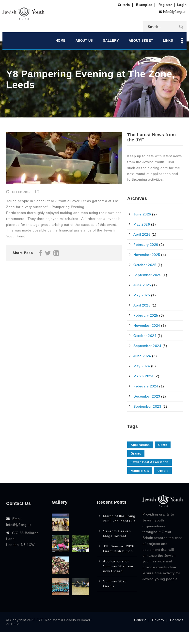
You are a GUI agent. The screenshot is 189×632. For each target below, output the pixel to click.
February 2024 (145, 386)
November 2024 (146, 325)
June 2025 (142, 285)
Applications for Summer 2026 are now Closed (118, 566)
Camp (162, 445)
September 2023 (147, 406)
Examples (144, 5)
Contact (176, 620)
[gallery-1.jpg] (80, 594)
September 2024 (147, 346)
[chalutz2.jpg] (80, 551)
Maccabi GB (140, 471)
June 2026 (142, 214)
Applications (140, 445)
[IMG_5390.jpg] (60, 551)
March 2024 (143, 376)
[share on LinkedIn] (56, 254)
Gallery (111, 40)
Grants (136, 453)
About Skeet (141, 40)
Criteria (124, 5)
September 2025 (147, 275)
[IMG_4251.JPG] (60, 572)
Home (61, 40)
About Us (84, 40)
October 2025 (144, 265)
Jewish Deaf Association (149, 462)
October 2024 (144, 336)
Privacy (158, 620)
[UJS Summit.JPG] (60, 594)
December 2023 (146, 396)
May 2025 (141, 295)
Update (163, 471)
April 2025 (141, 305)
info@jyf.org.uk (175, 12)
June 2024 (142, 356)
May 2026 (141, 224)
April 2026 (141, 234)
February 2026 (145, 245)
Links (168, 40)
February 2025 (145, 315)
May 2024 (141, 366)
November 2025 (146, 255)
